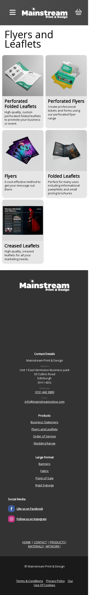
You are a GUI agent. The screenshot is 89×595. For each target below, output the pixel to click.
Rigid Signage (44, 485)
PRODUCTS (57, 542)
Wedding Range (44, 443)
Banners (44, 464)
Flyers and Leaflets (44, 429)
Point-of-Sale (45, 478)
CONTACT (40, 542)
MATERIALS (35, 546)
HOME (26, 542)
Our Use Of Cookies (53, 583)
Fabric (44, 471)
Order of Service (44, 436)
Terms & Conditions (29, 581)
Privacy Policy (55, 581)
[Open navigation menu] (12, 12)
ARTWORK (52, 546)
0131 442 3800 (44, 392)
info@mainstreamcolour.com (45, 402)
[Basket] (78, 12)
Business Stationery (44, 422)
